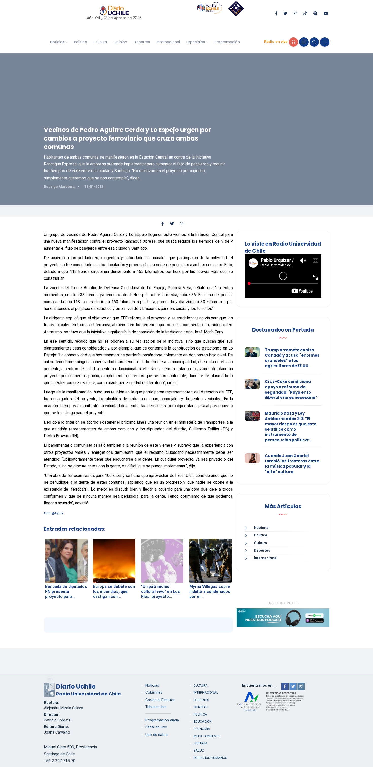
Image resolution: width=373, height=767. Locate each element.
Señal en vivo (156, 727)
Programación (227, 41)
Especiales (196, 41)
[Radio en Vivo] (293, 42)
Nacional (261, 527)
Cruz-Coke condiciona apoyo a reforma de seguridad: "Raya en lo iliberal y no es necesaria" (291, 389)
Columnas (153, 692)
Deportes (142, 41)
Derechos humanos (210, 758)
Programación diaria (162, 720)
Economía (202, 729)
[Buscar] (314, 42)
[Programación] (304, 42)
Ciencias (201, 707)
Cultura (100, 41)
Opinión (120, 41)
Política (80, 41)
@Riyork (57, 513)
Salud (199, 750)
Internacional (168, 41)
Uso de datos (156, 734)
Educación (203, 721)
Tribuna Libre (156, 707)
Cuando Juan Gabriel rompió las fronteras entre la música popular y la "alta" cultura (292, 463)
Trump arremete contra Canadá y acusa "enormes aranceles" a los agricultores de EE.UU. (292, 358)
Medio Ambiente (207, 736)
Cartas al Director (160, 700)
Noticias (57, 41)
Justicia (200, 743)
